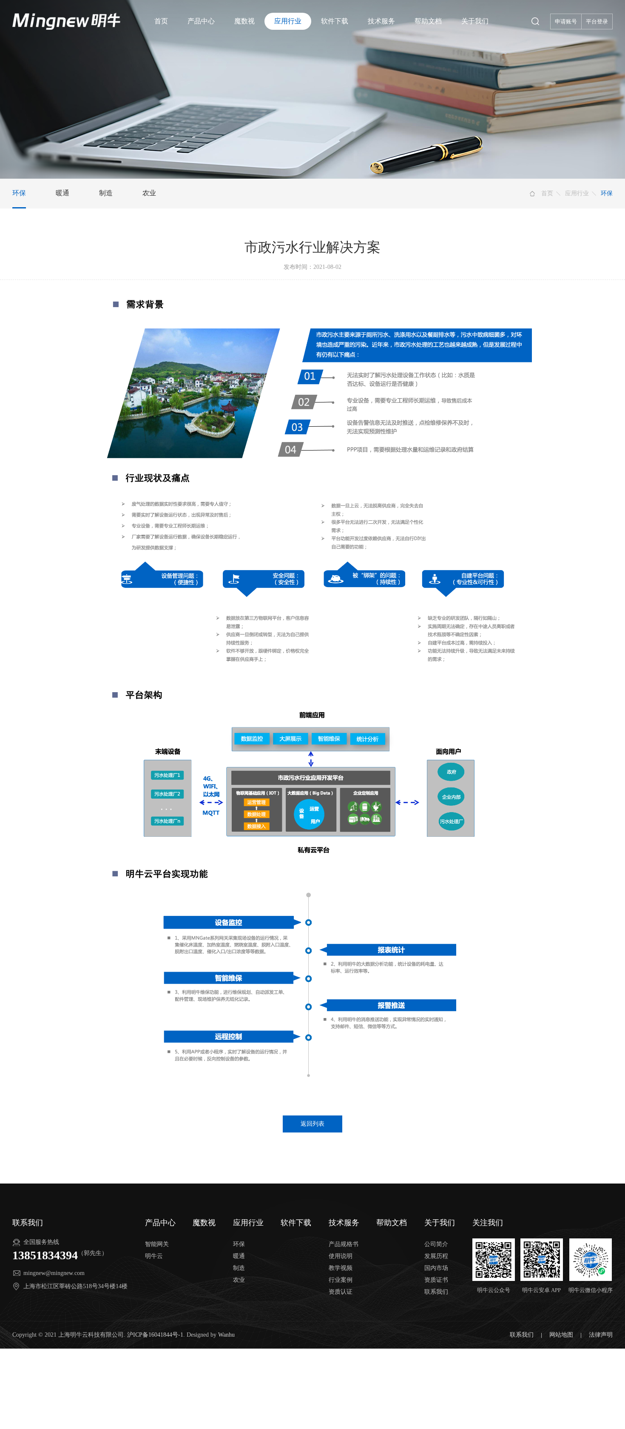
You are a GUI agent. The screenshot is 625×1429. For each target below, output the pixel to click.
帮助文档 (428, 21)
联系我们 (436, 1292)
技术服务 (381, 21)
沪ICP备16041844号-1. (156, 1335)
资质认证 (340, 1292)
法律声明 (601, 1335)
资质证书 (436, 1280)
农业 (149, 193)
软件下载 (334, 21)
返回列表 (312, 1124)
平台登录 (597, 21)
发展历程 (436, 1256)
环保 (19, 193)
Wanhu (226, 1335)
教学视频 (340, 1268)
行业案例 (340, 1280)
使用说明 (340, 1256)
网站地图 (562, 1335)
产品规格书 (343, 1244)
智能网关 (157, 1244)
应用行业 (287, 21)
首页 (161, 21)
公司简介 (436, 1244)
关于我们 (475, 21)
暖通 (62, 193)
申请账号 (566, 21)
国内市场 (436, 1268)
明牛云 (154, 1256)
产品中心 (201, 21)
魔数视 (244, 21)
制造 (106, 193)
